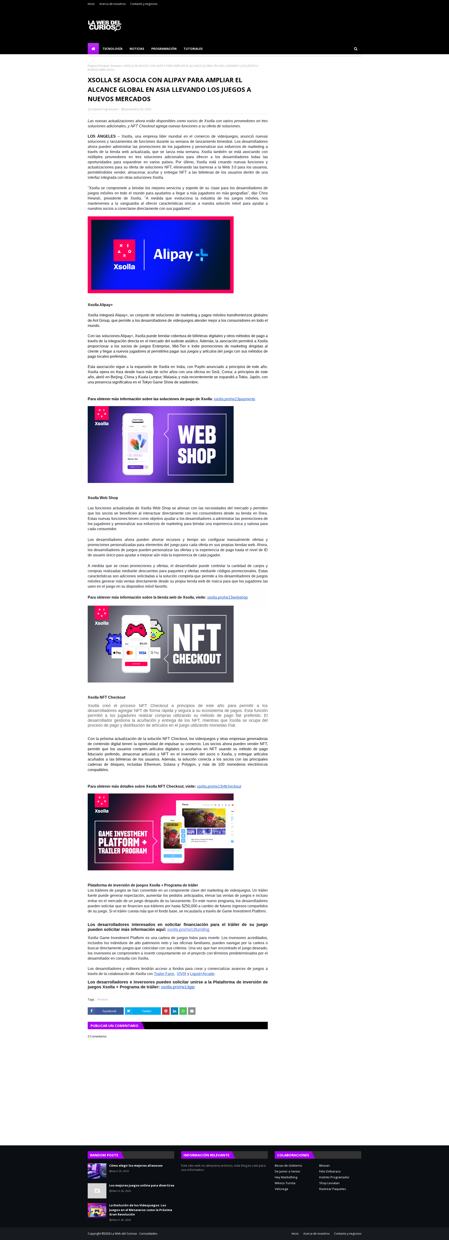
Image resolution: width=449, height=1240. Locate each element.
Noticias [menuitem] (137, 48)
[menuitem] (93, 48)
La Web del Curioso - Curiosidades (134, 1234)
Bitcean (324, 1165)
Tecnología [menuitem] (112, 48)
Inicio (91, 4)
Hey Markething (286, 1177)
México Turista (285, 1183)
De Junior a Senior (287, 1171)
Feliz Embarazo (330, 1171)
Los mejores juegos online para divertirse (141, 1185)
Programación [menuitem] (164, 48)
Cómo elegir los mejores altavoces (136, 1165)
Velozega (281, 1189)
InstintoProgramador (105, 109)
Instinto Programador (334, 1177)
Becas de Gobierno (288, 1165)
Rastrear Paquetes (332, 1189)
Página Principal (98, 66)
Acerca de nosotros (112, 4)
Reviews (116, 66)
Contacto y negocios (143, 4)
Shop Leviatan (329, 1183)
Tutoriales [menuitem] (193, 48)
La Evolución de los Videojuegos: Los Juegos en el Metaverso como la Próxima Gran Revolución (140, 1209)
